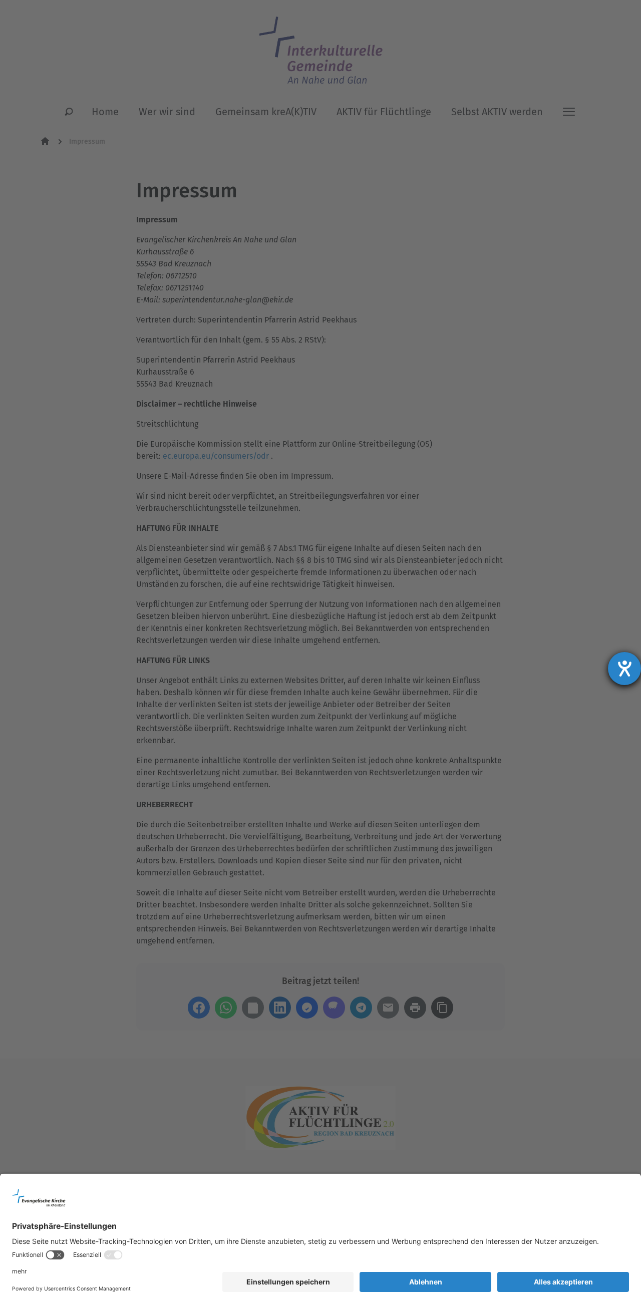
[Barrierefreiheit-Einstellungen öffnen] (624, 668)
